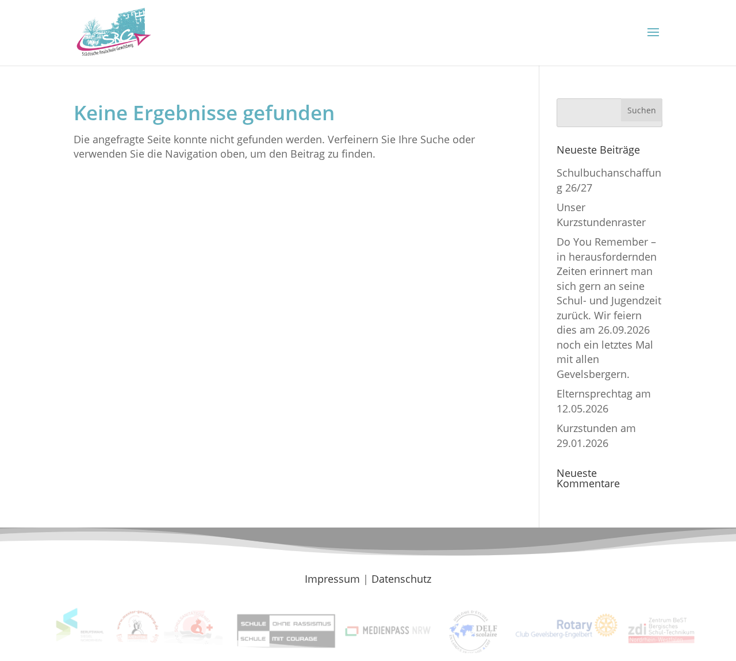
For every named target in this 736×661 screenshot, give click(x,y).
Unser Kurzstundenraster (601, 214)
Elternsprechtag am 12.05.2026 (604, 401)
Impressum (332, 579)
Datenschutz (401, 579)
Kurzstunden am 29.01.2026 (596, 435)
